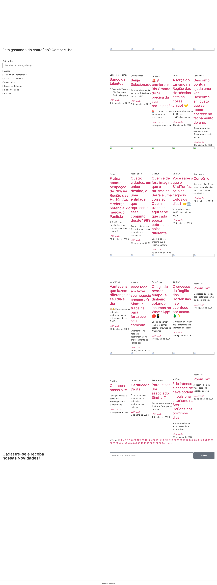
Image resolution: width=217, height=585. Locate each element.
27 (184, 440)
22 (168, 440)
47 (142, 443)
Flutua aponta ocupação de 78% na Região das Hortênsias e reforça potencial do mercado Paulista (120, 197)
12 (140, 440)
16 (151, 440)
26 (181, 440)
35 (209, 440)
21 (166, 440)
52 (157, 443)
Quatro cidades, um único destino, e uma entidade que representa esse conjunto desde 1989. (141, 199)
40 (120, 443)
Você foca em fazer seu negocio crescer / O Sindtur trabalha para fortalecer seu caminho (141, 306)
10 (135, 440)
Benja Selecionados (142, 82)
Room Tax (202, 288)
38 (114, 443)
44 (132, 443)
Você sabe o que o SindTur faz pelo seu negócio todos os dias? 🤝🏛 (183, 191)
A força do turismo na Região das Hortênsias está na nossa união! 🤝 (182, 93)
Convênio (201, 178)
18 (157, 440)
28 (187, 440)
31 (196, 440)
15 (149, 440)
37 (111, 443)
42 (126, 443)
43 (129, 443)
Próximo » (167, 443)
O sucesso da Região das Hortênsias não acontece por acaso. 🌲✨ (182, 301)
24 (175, 440)
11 (138, 440)
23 (171, 440)
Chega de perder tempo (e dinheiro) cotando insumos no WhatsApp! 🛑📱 (161, 301)
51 (154, 443)
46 (139, 443)
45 (135, 443)
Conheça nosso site (118, 388)
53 (160, 443)
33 (202, 440)
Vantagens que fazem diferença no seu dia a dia (120, 294)
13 (143, 440)
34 (205, 440)
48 (145, 443)
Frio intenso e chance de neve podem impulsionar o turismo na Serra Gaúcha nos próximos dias (183, 401)
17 (154, 440)
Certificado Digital (140, 387)
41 (123, 443)
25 (178, 440)
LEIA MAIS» (115, 100)
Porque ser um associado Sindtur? (161, 391)
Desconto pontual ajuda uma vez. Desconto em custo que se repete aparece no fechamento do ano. (203, 101)
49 (148, 443)
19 (160, 440)
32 (199, 440)
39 (117, 443)
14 (146, 440)
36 (212, 440)
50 (151, 443)
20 (162, 440)
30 (193, 440)
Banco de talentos (117, 81)
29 (190, 440)
